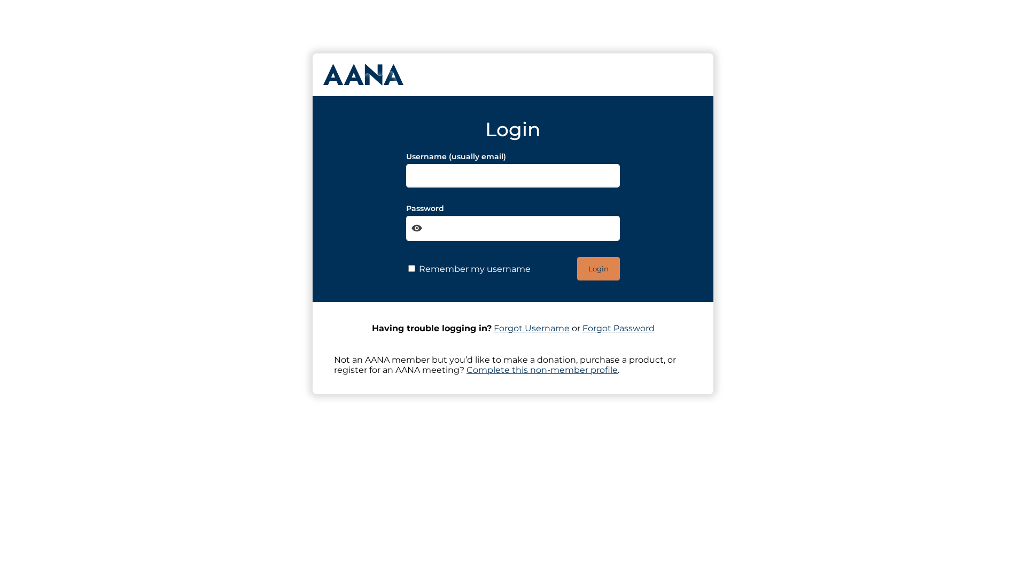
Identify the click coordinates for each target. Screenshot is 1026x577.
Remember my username (474, 269)
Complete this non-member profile (542, 370)
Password (425, 208)
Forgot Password (618, 328)
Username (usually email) (456, 156)
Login (598, 268)
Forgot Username (532, 328)
